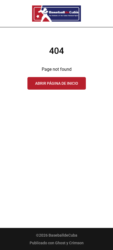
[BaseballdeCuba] (56, 13)
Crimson (76, 243)
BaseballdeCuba (63, 235)
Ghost (60, 243)
